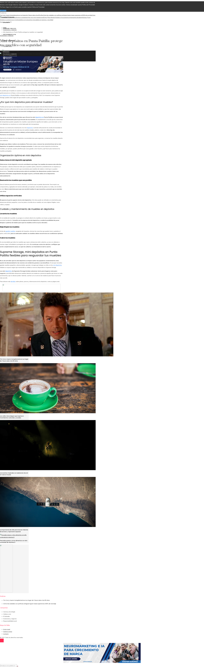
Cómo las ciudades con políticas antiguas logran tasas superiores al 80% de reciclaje (67, 15)
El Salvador (6, 616)
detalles (13, 281)
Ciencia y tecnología (9, 612)
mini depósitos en (5, 95)
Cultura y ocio (7, 614)
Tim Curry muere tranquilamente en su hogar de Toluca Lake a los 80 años (21, 15)
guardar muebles (10, 231)
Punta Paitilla (15, 95)
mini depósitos (57, 265)
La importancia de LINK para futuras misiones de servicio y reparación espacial (14, 530)
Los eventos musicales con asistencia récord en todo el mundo (14, 474)
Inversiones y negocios (6, 35)
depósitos (30, 127)
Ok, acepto (3, 10)
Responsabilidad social (10, 621)
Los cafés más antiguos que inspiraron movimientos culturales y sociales (12, 417)
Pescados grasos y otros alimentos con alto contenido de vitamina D (13, 541)
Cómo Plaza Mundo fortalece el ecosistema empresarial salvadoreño (63, 17)
